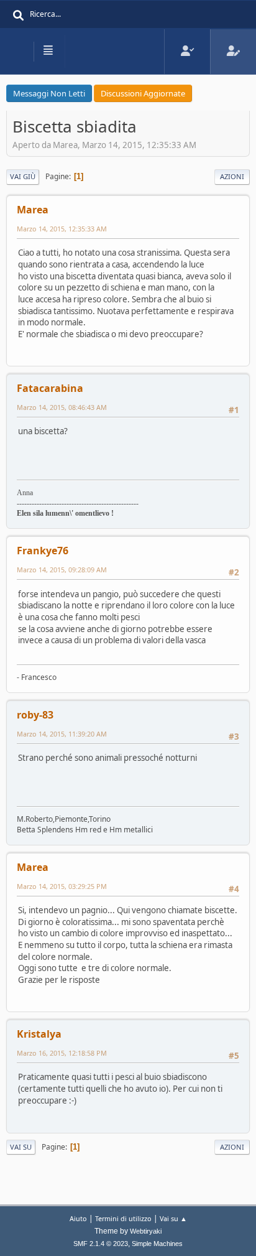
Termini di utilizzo (123, 1218)
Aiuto (78, 1218)
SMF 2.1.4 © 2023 (100, 1243)
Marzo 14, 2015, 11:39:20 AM (62, 733)
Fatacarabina (50, 388)
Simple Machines (157, 1243)
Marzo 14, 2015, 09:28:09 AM (62, 569)
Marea (32, 209)
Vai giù (22, 176)
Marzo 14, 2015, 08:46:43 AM (62, 407)
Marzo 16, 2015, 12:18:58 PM (62, 1053)
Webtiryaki (146, 1231)
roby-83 (35, 715)
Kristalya (39, 1034)
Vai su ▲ (173, 1218)
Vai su (21, 1146)
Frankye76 (42, 550)
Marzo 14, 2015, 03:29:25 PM (62, 886)
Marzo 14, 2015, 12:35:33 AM (62, 228)
